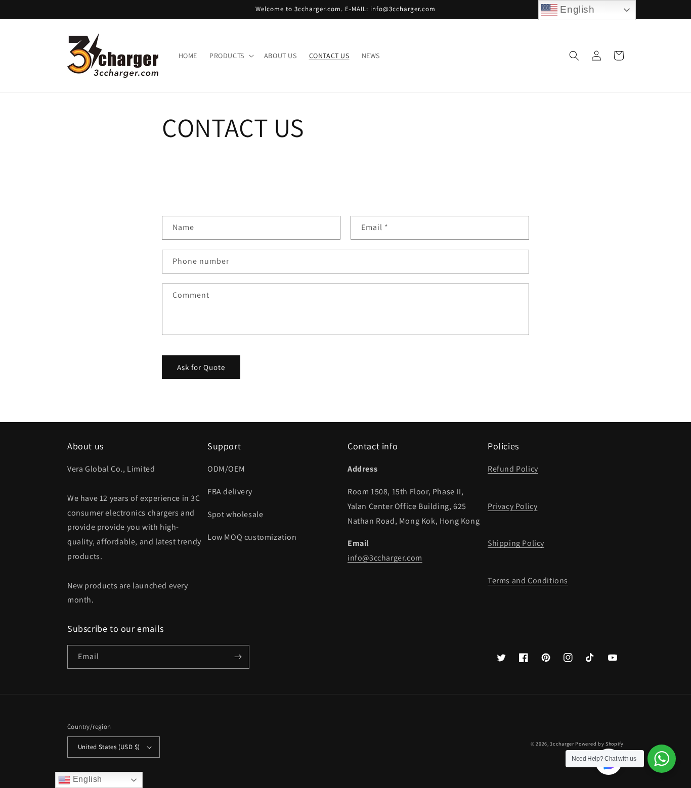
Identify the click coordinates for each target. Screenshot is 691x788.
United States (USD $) (109, 747)
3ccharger (562, 743)
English (86, 779)
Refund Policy (513, 468)
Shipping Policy (516, 543)
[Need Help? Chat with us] (661, 759)
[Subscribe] (238, 657)
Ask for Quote (201, 367)
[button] (230, 55)
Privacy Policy (512, 506)
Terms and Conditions (528, 580)
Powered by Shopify (599, 743)
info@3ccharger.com (385, 557)
